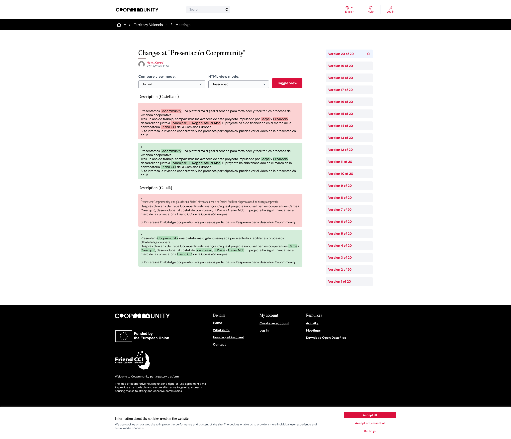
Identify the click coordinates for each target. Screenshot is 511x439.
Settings (369, 431)
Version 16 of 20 (340, 102)
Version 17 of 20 (340, 90)
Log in (264, 330)
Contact (219, 344)
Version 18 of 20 (340, 78)
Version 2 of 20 (340, 269)
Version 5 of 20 (340, 233)
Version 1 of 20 (339, 281)
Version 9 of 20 (340, 186)
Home (217, 323)
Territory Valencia (148, 24)
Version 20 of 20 (341, 54)
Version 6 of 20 (340, 222)
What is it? (221, 330)
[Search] (227, 9)
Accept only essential (370, 423)
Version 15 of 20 (340, 114)
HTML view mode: (223, 76)
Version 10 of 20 (340, 174)
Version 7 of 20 (340, 210)
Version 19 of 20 (340, 66)
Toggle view (287, 83)
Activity (312, 323)
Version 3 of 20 (340, 257)
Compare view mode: (157, 76)
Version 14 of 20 (340, 126)
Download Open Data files (326, 338)
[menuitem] (234, 323)
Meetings (182, 24)
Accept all (370, 415)
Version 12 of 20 (340, 150)
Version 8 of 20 (340, 198)
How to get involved (228, 337)
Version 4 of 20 (340, 245)
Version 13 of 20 (340, 138)
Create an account (274, 323)
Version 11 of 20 (340, 162)
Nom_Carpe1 (155, 62)
